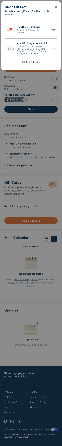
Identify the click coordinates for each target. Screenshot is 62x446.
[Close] (56, 7)
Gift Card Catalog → (31, 62)
